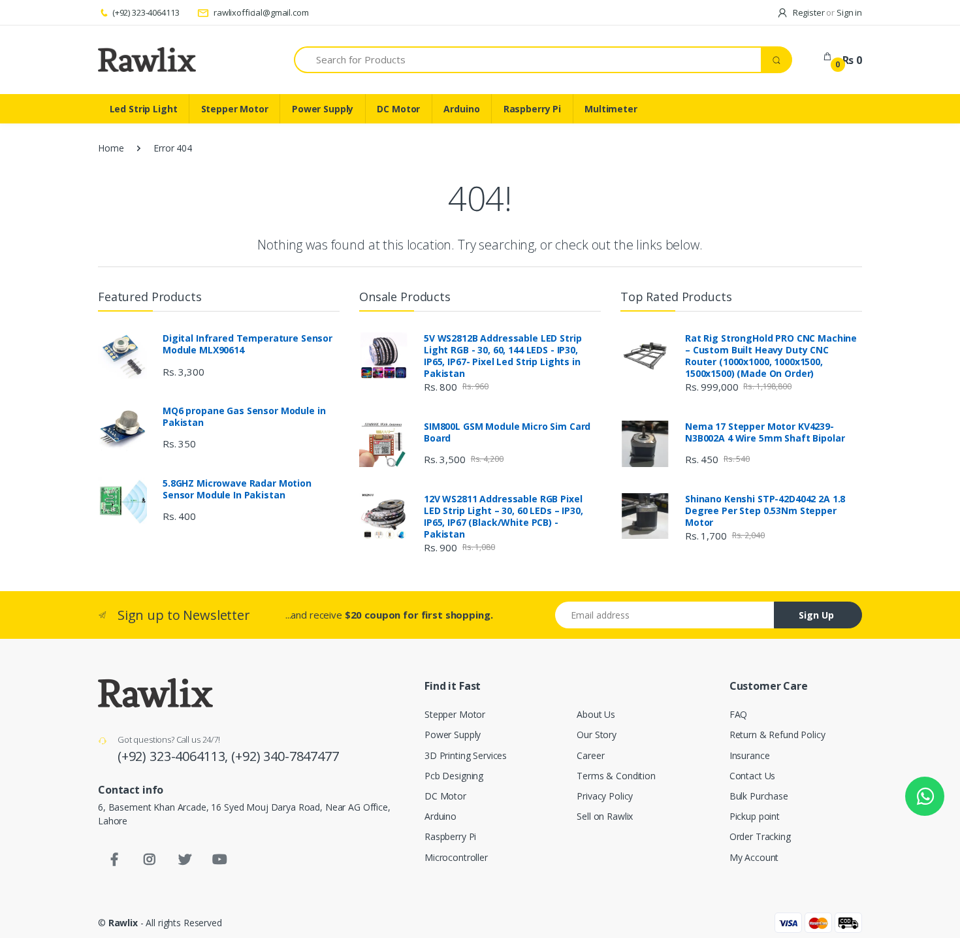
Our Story (596, 734)
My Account (754, 857)
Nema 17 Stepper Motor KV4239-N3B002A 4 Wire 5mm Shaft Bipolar (764, 432)
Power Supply (322, 109)
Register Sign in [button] (826, 12)
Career (590, 755)
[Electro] (147, 59)
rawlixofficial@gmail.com (260, 12)
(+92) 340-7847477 (285, 756)
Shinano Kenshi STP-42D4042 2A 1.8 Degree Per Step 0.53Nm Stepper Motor (765, 510)
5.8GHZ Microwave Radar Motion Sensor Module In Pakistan (237, 489)
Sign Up (816, 615)
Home (110, 148)
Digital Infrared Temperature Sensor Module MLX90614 (247, 344)
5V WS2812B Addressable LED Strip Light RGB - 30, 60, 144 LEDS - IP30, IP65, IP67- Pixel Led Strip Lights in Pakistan (502, 356)
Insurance (749, 755)
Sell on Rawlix (605, 816)
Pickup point (754, 816)
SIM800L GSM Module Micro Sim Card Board (507, 432)
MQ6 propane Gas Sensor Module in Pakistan (244, 417)
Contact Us (752, 775)
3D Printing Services (465, 755)
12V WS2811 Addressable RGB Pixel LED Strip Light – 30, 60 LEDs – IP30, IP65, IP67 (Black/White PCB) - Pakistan (503, 516)
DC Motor (398, 109)
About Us (596, 714)
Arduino (461, 109)
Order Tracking (760, 836)
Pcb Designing (453, 775)
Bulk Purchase (758, 796)
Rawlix (123, 922)
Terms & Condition (616, 775)
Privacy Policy (605, 796)
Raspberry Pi (532, 109)
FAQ (738, 714)
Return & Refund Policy (777, 734)
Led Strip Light (144, 109)
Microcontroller (456, 857)
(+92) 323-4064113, (174, 756)
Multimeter (610, 109)
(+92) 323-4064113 (145, 12)
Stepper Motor (234, 109)
